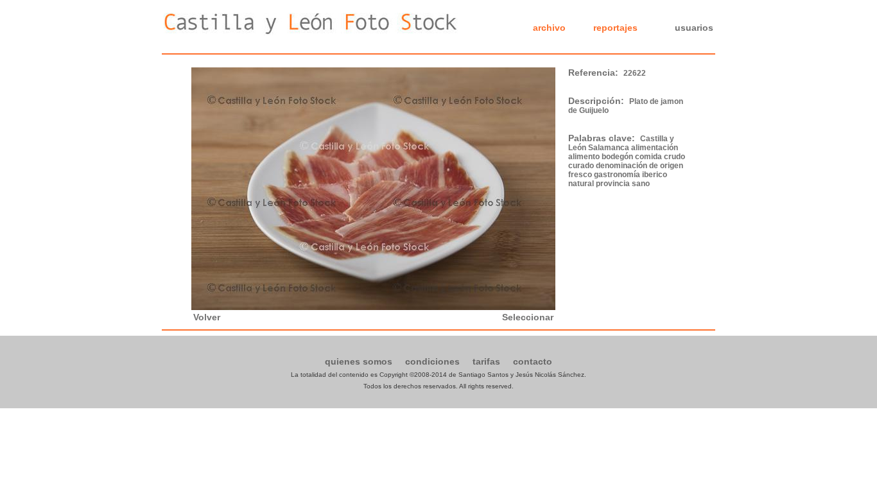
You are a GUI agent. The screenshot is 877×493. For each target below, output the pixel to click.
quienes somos (358, 361)
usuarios (694, 27)
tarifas (486, 361)
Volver (206, 317)
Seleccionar (527, 317)
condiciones (432, 361)
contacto (532, 361)
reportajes (615, 27)
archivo (549, 27)
